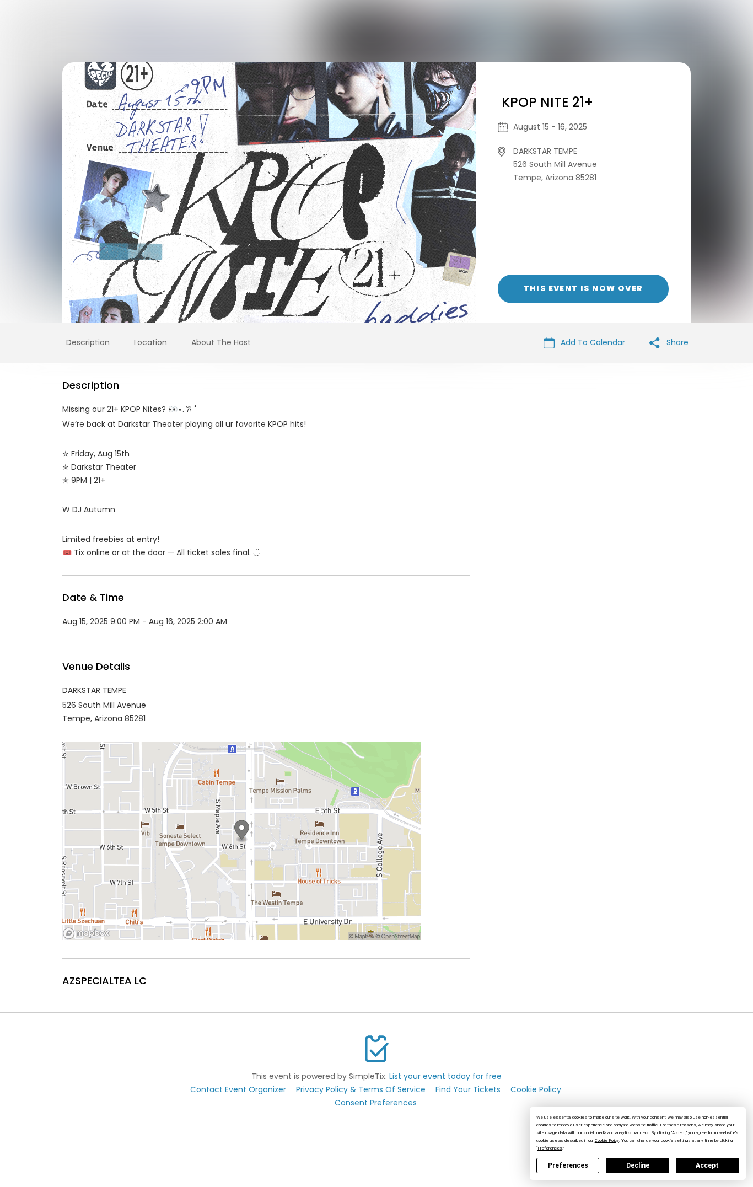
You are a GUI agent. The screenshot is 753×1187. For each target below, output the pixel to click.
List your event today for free (445, 1076)
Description (88, 342)
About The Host (221, 342)
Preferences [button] (549, 1148)
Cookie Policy (535, 1089)
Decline (637, 1165)
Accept (707, 1165)
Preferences (568, 1165)
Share (676, 342)
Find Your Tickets (468, 1089)
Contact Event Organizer (238, 1089)
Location (150, 342)
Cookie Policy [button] (607, 1140)
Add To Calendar (591, 342)
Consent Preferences (376, 1102)
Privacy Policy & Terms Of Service (361, 1089)
